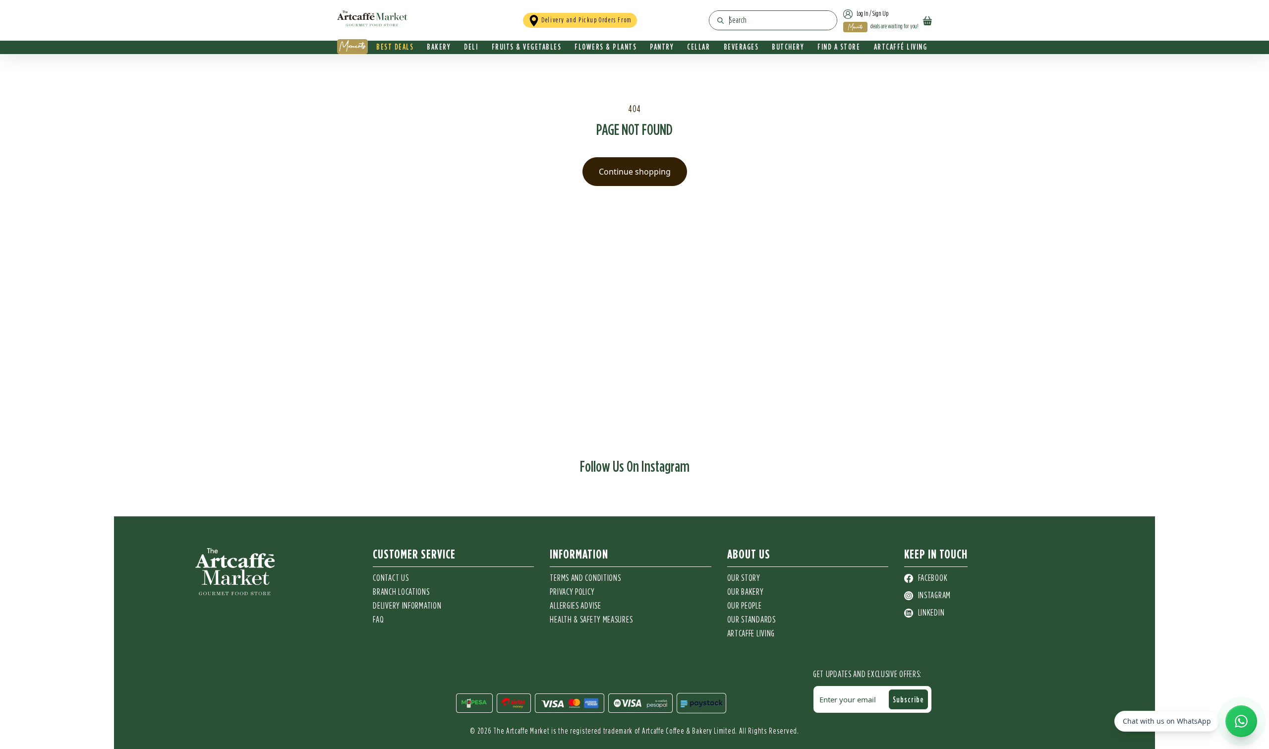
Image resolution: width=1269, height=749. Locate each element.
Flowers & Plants (605, 47)
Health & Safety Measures (591, 620)
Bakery (439, 47)
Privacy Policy (572, 592)
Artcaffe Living (751, 633)
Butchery (788, 47)
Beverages (741, 47)
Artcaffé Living (900, 47)
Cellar (698, 47)
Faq (378, 620)
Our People (744, 606)
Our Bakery (745, 592)
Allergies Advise (575, 606)
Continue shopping (635, 171)
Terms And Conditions (585, 578)
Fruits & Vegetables (527, 47)
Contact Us (390, 578)
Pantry (662, 47)
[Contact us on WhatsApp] (1241, 721)
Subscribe (908, 699)
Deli (471, 47)
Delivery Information (407, 606)
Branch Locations (401, 592)
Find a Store (838, 47)
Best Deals (394, 47)
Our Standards (751, 620)
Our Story (743, 578)
